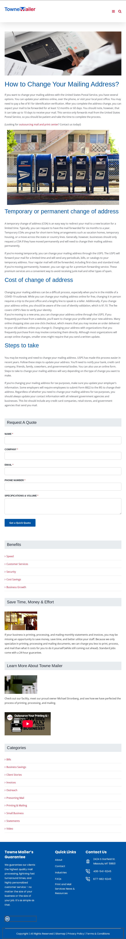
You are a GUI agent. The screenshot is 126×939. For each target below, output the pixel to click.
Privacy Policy (75, 933)
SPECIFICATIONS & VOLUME (21, 495)
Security (11, 571)
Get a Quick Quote (20, 522)
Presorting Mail (15, 798)
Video (9, 828)
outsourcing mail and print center (38, 124)
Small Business (15, 813)
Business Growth (16, 587)
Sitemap (60, 933)
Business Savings (16, 767)
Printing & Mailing (16, 805)
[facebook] (7, 918)
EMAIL (9, 464)
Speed (10, 556)
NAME (9, 434)
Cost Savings (13, 579)
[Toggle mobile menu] (113, 11)
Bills (8, 759)
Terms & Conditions (98, 933)
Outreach (11, 790)
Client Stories (14, 774)
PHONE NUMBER (15, 480)
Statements (13, 821)
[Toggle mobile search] (119, 11)
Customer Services (17, 564)
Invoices (11, 782)
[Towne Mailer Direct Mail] (63, 53)
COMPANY (11, 449)
